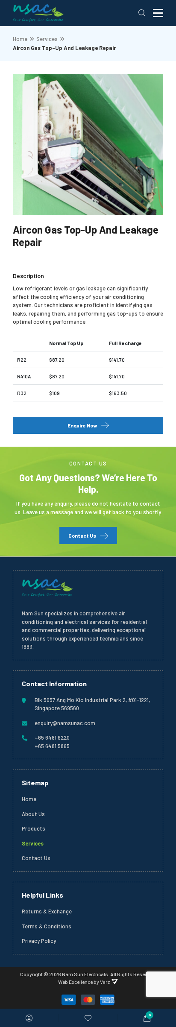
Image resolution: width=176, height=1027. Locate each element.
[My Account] (29, 1018)
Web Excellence (75, 982)
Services (47, 38)
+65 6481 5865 (52, 746)
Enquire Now (82, 425)
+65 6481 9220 (52, 737)
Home (20, 38)
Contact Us (82, 535)
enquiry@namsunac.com (65, 723)
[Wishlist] (87, 1018)
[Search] (142, 13)
